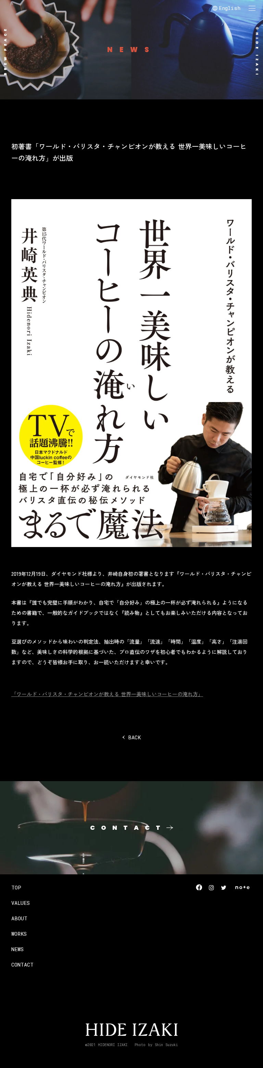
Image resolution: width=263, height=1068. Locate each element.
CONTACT (22, 964)
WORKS (19, 933)
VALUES (20, 902)
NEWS (17, 949)
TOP (16, 887)
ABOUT (19, 918)
